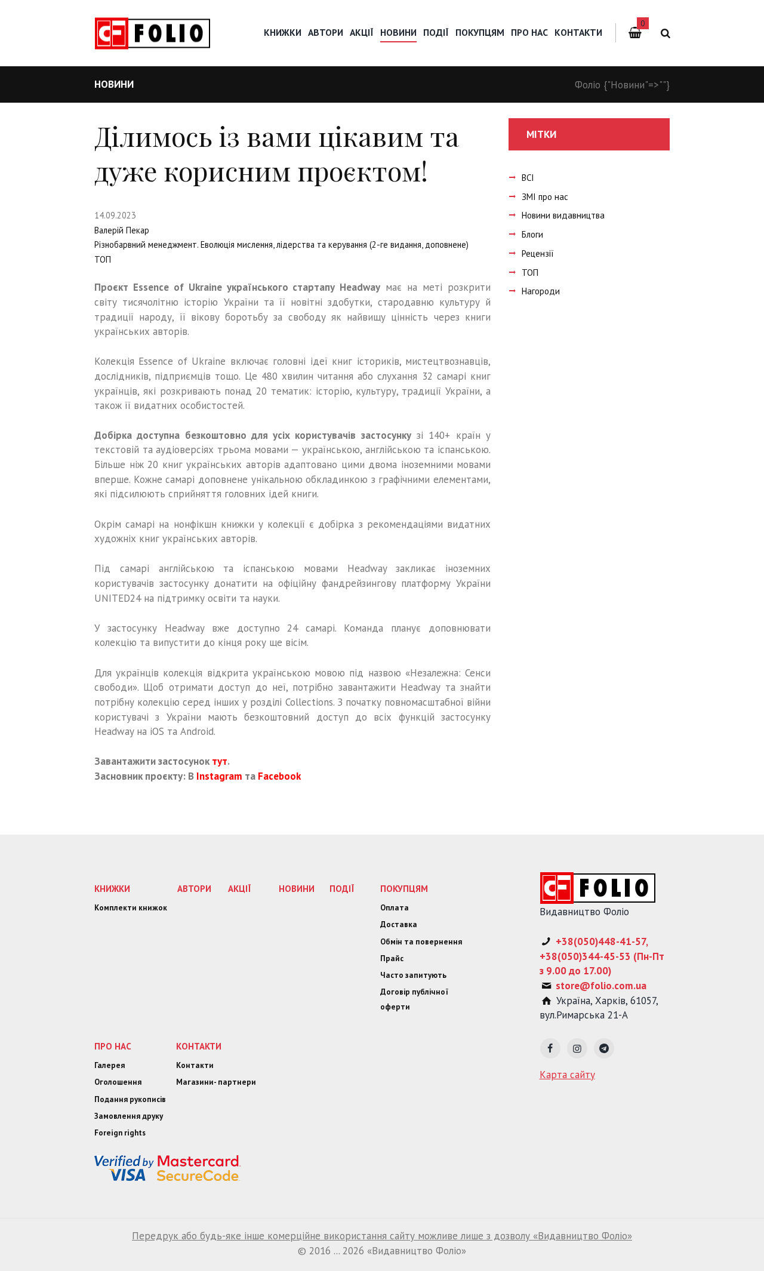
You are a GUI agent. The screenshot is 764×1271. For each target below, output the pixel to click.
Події (436, 32)
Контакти (578, 32)
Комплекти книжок (130, 908)
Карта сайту (567, 1074)
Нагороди (541, 291)
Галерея (109, 1065)
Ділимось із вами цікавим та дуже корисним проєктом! (276, 153)
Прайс (391, 958)
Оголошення (117, 1082)
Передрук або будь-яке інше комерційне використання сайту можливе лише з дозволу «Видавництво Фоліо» (382, 1235)
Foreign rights (120, 1133)
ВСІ (528, 177)
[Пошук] (663, 33)
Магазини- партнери (216, 1082)
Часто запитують (413, 975)
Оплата (394, 908)
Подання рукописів (130, 1099)
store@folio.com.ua (601, 985)
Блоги (532, 234)
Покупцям (479, 32)
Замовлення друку (128, 1116)
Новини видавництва (563, 215)
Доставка (398, 924)
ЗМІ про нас (545, 196)
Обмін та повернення (421, 942)
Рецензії (538, 253)
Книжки (282, 32)
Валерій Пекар (121, 230)
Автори (325, 32)
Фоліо (587, 84)
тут (219, 761)
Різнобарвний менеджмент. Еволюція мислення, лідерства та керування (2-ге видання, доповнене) (281, 244)
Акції (362, 32)
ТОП (102, 259)
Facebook (279, 776)
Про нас (529, 32)
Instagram (219, 776)
